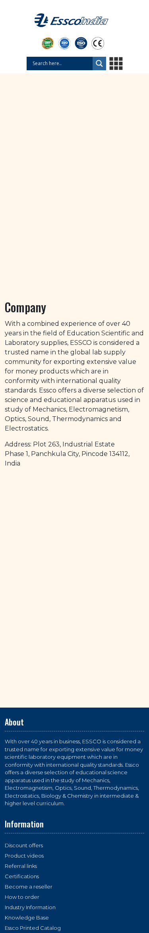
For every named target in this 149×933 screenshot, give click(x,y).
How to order (22, 897)
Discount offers (24, 845)
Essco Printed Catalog (33, 928)
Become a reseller (28, 886)
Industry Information (30, 907)
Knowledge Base (27, 917)
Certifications (22, 876)
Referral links (21, 866)
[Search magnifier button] (99, 63)
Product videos (24, 855)
